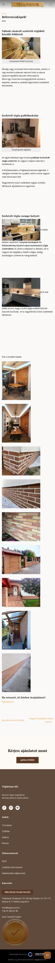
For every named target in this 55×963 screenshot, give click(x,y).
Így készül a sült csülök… (13, 720)
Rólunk (5, 843)
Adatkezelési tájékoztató (13, 873)
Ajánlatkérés (8, 701)
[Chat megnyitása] (47, 955)
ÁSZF (4, 861)
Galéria (5, 837)
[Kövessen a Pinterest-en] (17, 808)
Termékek (7, 825)
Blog (4, 14)
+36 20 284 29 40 (10, 910)
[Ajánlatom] (51, 4)
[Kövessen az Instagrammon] (11, 808)
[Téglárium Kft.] (27, 4)
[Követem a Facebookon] (4, 808)
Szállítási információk (12, 867)
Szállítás (6, 831)
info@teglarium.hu (11, 907)
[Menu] (3, 4)
